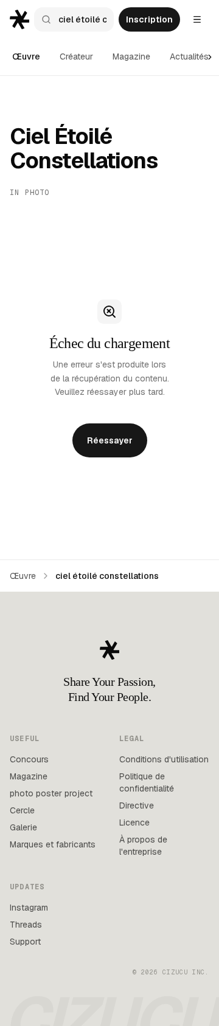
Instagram (29, 907)
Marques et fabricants (53, 844)
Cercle (22, 810)
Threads (26, 924)
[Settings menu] (197, 19)
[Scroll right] (210, 57)
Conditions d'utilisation (164, 759)
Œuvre (26, 56)
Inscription (149, 19)
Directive (136, 805)
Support (25, 941)
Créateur (76, 56)
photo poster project (51, 793)
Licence (134, 822)
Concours (29, 759)
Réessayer (110, 440)
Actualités (189, 56)
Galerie (23, 827)
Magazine (131, 56)
